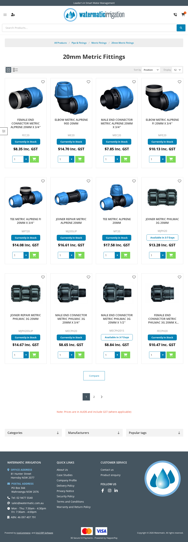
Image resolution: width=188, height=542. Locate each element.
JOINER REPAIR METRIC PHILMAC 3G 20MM (25, 317)
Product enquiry (110, 475)
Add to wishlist (43, 81)
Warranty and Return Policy (74, 507)
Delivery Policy (65, 485)
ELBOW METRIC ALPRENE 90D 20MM (71, 121)
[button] (26, 159)
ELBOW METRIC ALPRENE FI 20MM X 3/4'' (162, 121)
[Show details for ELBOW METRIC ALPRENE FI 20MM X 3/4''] (162, 98)
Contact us (107, 469)
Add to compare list (43, 92)
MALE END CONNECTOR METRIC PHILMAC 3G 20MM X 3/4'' (71, 318)
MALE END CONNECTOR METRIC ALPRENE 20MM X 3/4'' (117, 123)
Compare (94, 375)
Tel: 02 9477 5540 (22, 497)
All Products (60, 42)
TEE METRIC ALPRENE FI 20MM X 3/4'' (25, 221)
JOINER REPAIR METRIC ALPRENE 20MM (71, 221)
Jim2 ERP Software (44, 532)
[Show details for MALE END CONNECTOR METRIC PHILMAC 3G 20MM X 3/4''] (71, 293)
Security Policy (65, 496)
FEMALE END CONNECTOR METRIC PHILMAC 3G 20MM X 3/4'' (162, 318)
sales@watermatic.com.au (28, 503)
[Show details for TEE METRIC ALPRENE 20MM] (117, 197)
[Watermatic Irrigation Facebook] (105, 491)
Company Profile (67, 480)
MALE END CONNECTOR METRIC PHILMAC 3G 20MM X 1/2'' (117, 318)
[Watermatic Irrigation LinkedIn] (117, 491)
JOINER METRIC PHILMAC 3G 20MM (162, 221)
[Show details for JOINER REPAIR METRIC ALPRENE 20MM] (71, 197)
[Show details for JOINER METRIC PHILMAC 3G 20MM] (162, 197)
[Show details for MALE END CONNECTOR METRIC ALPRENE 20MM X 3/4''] (117, 98)
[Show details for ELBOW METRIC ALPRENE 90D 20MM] (71, 98)
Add (34, 159)
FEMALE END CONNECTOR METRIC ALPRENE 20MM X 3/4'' (26, 123)
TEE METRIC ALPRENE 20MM (117, 221)
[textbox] (94, 28)
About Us (62, 469)
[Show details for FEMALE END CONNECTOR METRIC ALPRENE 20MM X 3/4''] (26, 98)
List (15, 70)
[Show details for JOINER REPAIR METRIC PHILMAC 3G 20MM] (26, 293)
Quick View (43, 87)
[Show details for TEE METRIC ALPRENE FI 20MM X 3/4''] (26, 197)
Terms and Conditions (70, 501)
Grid (8, 70)
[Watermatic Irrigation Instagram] (111, 491)
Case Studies (65, 475)
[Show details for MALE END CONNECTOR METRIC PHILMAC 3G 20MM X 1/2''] (117, 293)
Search (181, 27)
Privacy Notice (65, 491)
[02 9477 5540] (175, 15)
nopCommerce (23, 532)
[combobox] (18, 159)
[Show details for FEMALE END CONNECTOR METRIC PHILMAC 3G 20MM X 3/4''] (162, 293)
